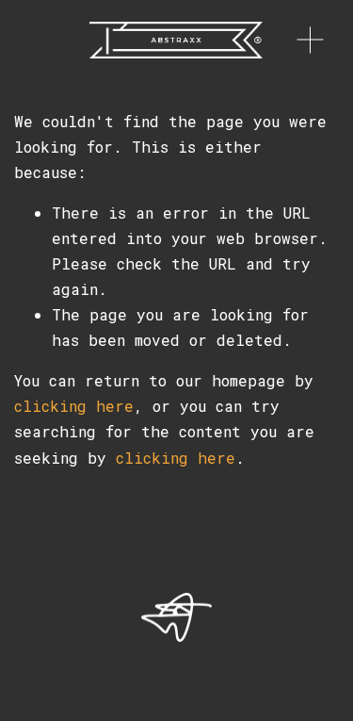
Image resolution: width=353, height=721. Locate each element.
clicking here (74, 406)
